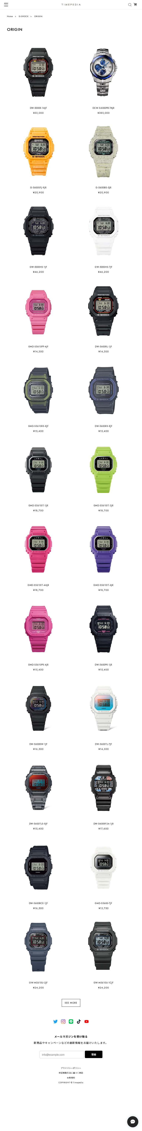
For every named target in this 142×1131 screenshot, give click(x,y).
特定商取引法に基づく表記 (71, 1073)
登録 (93, 1054)
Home (10, 16)
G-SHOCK (23, 16)
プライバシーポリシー (71, 1068)
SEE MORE (71, 1002)
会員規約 (71, 1077)
